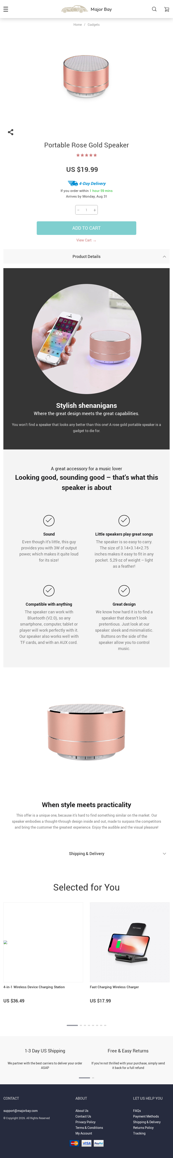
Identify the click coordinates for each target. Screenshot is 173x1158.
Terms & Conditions (89, 1127)
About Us (81, 1110)
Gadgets (94, 24)
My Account (83, 1133)
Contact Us (83, 1116)
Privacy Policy (85, 1122)
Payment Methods (146, 1116)
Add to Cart (86, 228)
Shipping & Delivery (147, 1122)
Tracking (139, 1133)
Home (77, 25)
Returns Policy (143, 1127)
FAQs (137, 1110)
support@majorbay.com (20, 1110)
